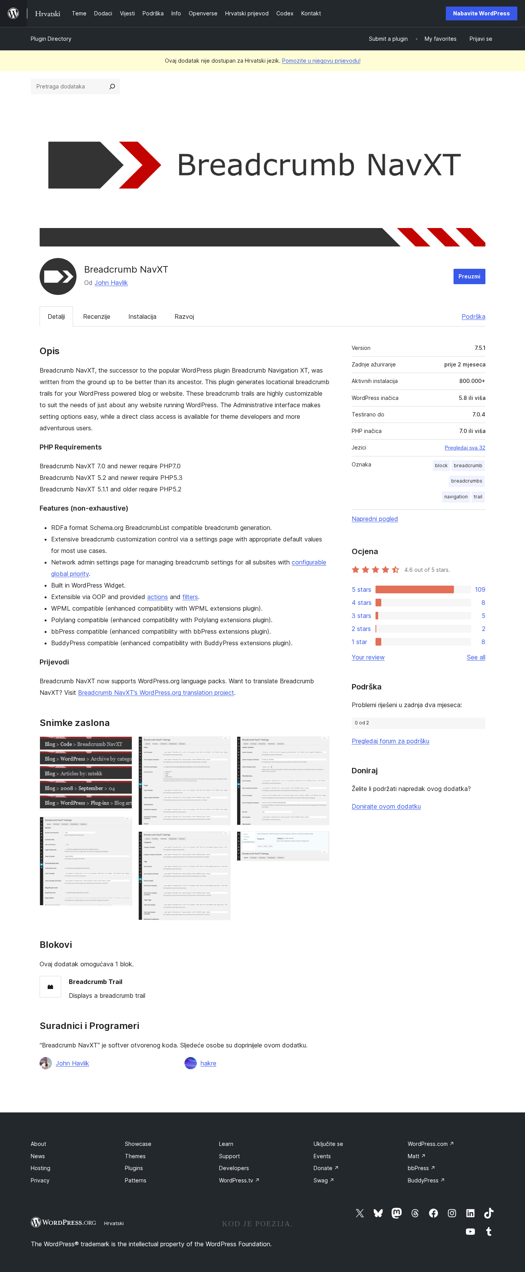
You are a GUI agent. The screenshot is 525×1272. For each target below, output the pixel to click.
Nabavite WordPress (481, 13)
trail (478, 496)
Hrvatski (114, 1223)
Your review (368, 657)
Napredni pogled (375, 519)
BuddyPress (426, 1180)
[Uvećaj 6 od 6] (319, 842)
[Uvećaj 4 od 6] (220, 842)
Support (229, 1156)
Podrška (473, 316)
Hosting (40, 1168)
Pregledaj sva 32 (465, 448)
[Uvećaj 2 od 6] (122, 827)
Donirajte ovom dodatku (386, 806)
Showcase (138, 1143)
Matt (417, 1156)
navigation (456, 496)
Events (322, 1156)
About (38, 1143)
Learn (226, 1143)
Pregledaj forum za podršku (390, 741)
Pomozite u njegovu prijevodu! (321, 60)
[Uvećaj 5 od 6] (319, 747)
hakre (208, 1063)
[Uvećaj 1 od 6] (122, 747)
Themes (135, 1156)
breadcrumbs (466, 481)
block (441, 465)
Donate (326, 1168)
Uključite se (328, 1143)
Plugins (134, 1168)
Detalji (56, 316)
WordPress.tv (239, 1180)
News (38, 1156)
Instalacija (142, 316)
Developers (234, 1168)
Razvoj (184, 316)
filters (190, 597)
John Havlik (111, 282)
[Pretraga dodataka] (112, 86)
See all (476, 657)
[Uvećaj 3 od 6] (220, 747)
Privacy (40, 1180)
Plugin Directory (51, 38)
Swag (324, 1180)
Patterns (135, 1180)
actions (157, 597)
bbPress (421, 1168)
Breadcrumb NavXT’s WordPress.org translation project (156, 692)
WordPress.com (431, 1143)
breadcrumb (468, 465)
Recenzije (96, 316)
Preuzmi (469, 276)
